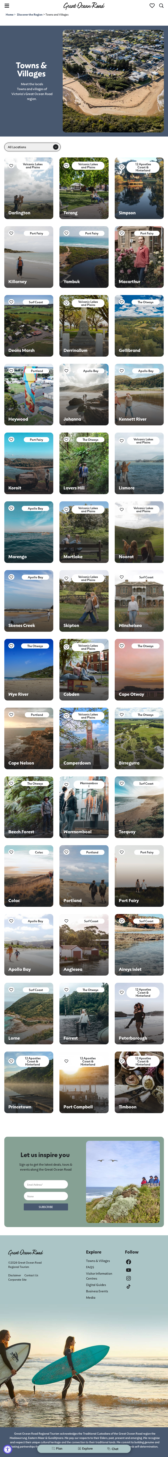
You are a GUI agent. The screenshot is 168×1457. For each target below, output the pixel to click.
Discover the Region (30, 14)
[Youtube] (128, 1270)
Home (10, 14)
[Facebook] (128, 1261)
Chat (115, 1448)
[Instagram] (128, 1278)
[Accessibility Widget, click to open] (7, 1449)
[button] (33, 166)
